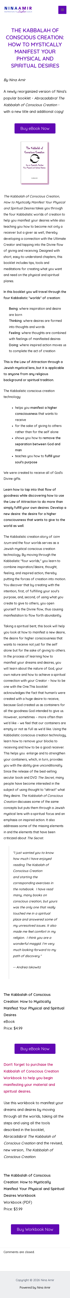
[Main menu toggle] (62, 10)
